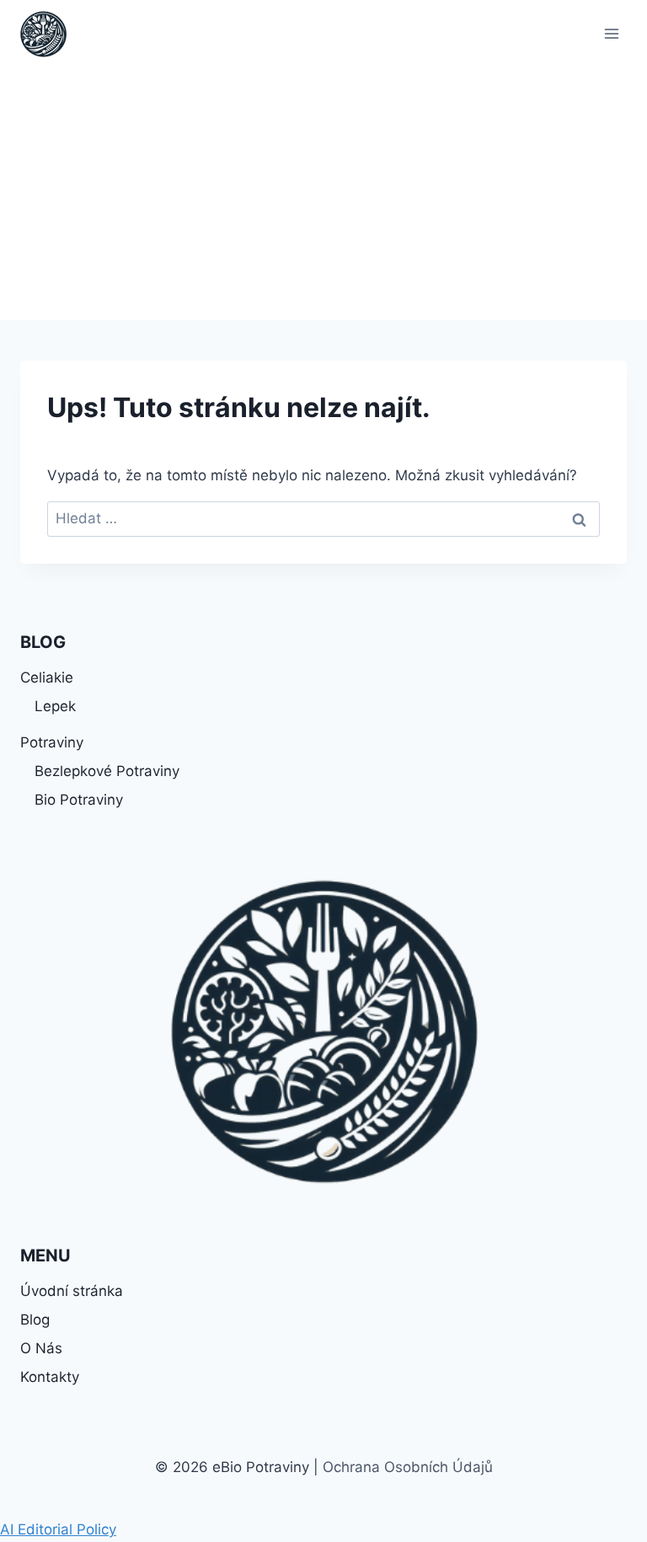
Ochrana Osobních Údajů (408, 1467)
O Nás (41, 1348)
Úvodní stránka (71, 1290)
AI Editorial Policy (58, 1529)
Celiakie (46, 677)
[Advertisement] (323, 194)
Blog (35, 1319)
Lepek (55, 706)
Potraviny (51, 742)
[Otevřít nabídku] (611, 33)
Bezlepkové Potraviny (107, 771)
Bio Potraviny (79, 799)
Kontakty (49, 1376)
